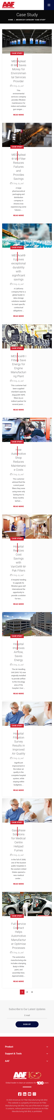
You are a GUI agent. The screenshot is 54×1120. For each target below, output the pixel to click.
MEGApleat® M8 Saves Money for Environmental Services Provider (18, 71)
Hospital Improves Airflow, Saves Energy (18, 652)
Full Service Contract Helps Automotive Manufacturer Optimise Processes (18, 936)
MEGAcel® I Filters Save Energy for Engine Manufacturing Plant (18, 366)
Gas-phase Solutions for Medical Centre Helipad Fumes (18, 840)
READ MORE (18, 115)
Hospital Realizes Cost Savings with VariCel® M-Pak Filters (18, 558)
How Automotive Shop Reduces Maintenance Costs (18, 459)
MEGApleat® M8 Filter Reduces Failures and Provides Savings (19, 166)
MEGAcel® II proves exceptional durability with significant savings (18, 267)
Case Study (17, 53)
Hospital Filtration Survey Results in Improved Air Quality (18, 743)
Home (10, 20)
